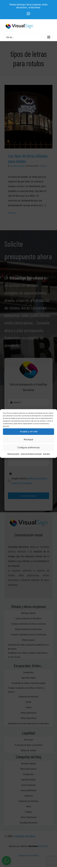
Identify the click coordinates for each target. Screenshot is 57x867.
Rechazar (28, 439)
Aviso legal (46, 454)
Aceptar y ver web (28, 431)
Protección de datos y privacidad (31, 454)
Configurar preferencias (28, 447)
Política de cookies (13, 454)
